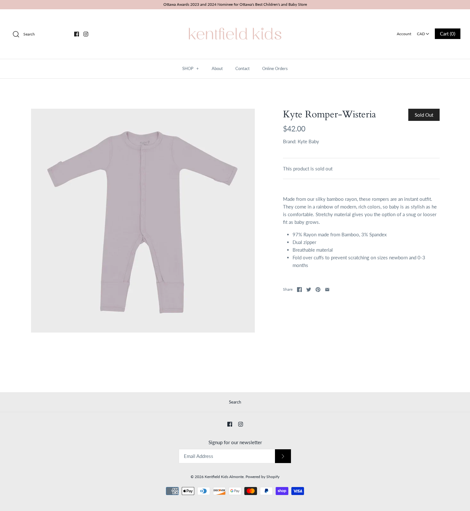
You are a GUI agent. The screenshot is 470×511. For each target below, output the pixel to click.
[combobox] (423, 31)
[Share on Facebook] (299, 289)
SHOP (190, 68)
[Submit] (283, 456)
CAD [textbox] (423, 31)
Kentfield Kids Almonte (224, 476)
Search (235, 402)
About (217, 68)
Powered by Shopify (262, 476)
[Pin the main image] (318, 289)
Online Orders (275, 68)
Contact (242, 68)
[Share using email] (327, 289)
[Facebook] (76, 34)
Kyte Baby (308, 141)
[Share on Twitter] (308, 289)
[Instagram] (85, 34)
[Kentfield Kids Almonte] (235, 19)
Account (404, 33)
